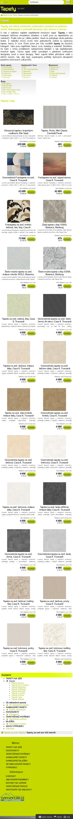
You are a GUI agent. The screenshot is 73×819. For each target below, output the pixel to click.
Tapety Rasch (17, 683)
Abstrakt (27, 71)
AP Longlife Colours (11, 94)
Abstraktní (28, 73)
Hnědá (54, 78)
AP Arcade (7, 86)
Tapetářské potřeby (17, 719)
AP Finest (7, 88)
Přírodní (6, 78)
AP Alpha (7, 84)
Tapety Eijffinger (18, 689)
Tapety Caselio (18, 693)
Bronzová (55, 67)
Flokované (7, 67)
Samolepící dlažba (17, 724)
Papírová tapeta (9, 71)
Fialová (54, 75)
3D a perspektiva (31, 69)
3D (25, 67)
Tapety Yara (16, 697)
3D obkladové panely (18, 705)
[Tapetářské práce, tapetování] (12, 800)
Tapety (11, 681)
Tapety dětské (17, 699)
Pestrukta (7, 75)
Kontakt (11, 776)
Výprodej (10, 728)
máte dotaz (46, 817)
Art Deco (27, 75)
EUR (6, 2)
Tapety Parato (17, 695)
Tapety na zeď (14, 747)
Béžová (54, 69)
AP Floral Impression (11, 90)
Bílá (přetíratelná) (58, 73)
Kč (2, 2)
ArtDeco (27, 78)
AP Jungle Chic (9, 92)
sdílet (59, 817)
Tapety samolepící (17, 710)
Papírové (7, 73)
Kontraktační (8, 69)
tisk (68, 817)
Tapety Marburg (18, 687)
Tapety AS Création (20, 685)
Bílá (52, 71)
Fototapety (13, 714)
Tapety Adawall (18, 691)
